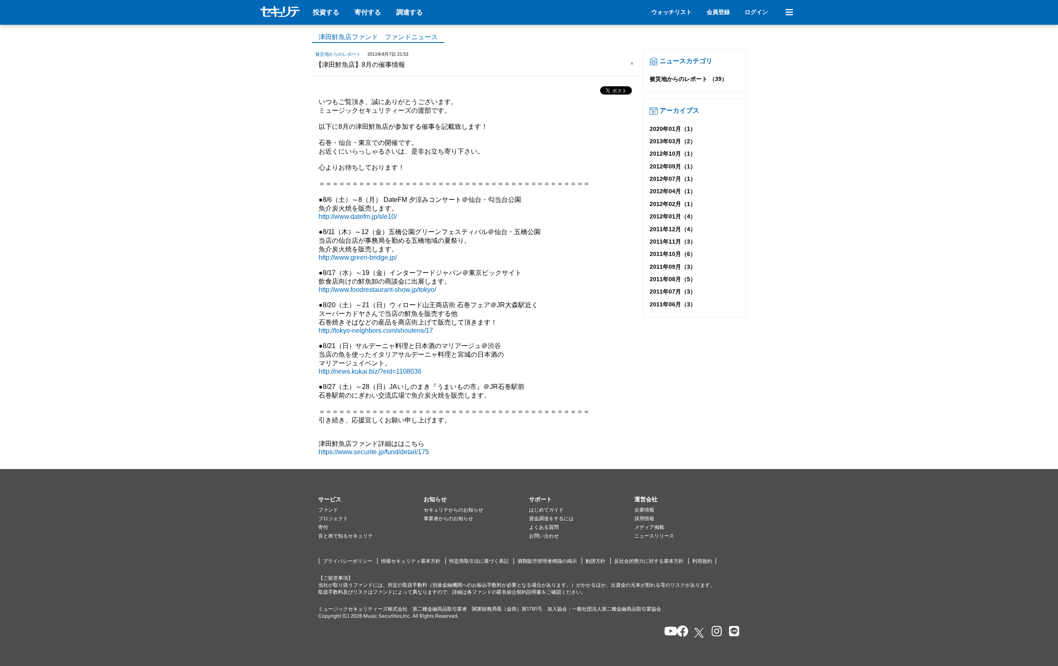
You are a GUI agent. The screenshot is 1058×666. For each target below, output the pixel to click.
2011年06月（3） (673, 304)
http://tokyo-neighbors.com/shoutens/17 (376, 330)
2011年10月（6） (673, 254)
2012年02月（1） (673, 204)
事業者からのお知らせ (448, 518)
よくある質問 (544, 527)
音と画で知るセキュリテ (345, 536)
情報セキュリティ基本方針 (411, 561)
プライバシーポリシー (347, 561)
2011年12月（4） (673, 229)
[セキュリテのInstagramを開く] (715, 633)
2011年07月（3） (673, 291)
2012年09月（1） (673, 166)
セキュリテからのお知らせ (453, 510)
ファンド (328, 510)
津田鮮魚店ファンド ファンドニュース (378, 36)
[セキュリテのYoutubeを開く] (667, 633)
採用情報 (644, 518)
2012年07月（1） (673, 178)
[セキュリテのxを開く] (699, 633)
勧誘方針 (595, 561)
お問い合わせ (544, 536)
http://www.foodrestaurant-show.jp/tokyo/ (377, 289)
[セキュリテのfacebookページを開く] (680, 633)
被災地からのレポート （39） (688, 79)
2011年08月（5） (673, 279)
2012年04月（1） (673, 191)
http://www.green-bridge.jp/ (358, 257)
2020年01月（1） (673, 129)
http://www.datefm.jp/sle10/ (358, 216)
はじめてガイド (546, 510)
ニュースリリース (654, 536)
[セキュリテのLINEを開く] (732, 633)
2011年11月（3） (673, 241)
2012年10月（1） (673, 153)
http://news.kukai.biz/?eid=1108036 (370, 371)
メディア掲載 (649, 527)
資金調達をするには (551, 518)
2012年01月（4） (673, 216)
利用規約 (702, 561)
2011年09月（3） (673, 266)
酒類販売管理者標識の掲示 (547, 561)
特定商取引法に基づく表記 (479, 561)
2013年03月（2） (673, 141)
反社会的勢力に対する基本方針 (649, 561)
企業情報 (644, 510)
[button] (371, 499)
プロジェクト (333, 518)
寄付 (323, 527)
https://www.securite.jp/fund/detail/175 (374, 451)
